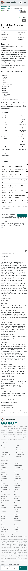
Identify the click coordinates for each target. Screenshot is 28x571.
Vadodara (3, 531)
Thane (16, 472)
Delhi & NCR (4, 463)
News (2, 450)
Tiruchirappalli (5, 529)
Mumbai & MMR (18, 470)
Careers (3, 447)
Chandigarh (17, 487)
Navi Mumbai (4, 474)
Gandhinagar (4, 487)
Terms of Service (5, 454)
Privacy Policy (20, 454)
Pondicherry (17, 520)
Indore (2, 505)
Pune (2, 481)
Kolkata (3, 483)
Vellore (16, 531)
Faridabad (17, 467)
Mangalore (17, 514)
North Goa (4, 496)
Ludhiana (16, 511)
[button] (20, 2)
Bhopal (16, 498)
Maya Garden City (6, 52)
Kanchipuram (17, 507)
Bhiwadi (3, 498)
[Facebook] (2, 423)
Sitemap (3, 456)
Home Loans (4, 452)
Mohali (16, 489)
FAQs (17, 445)
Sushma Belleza (5, 50)
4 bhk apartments (17, 58)
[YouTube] (16, 423)
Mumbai (3, 472)
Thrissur (16, 527)
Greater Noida (18, 465)
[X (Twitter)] (5, 423)
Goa (15, 494)
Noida (2, 465)
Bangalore (17, 474)
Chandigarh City (5, 489)
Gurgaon (3, 467)
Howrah (16, 483)
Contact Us (19, 450)
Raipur (16, 522)
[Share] (24, 12)
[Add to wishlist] (21, 12)
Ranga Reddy (18, 478)
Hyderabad (17, 476)
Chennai (3, 476)
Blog (17, 447)
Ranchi (16, 525)
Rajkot (3, 525)
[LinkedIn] (9, 423)
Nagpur (16, 516)
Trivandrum (17, 529)
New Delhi (17, 463)
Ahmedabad (4, 485)
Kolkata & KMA (18, 481)
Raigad (3, 522)
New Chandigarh (5, 494)
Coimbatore (17, 500)
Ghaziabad (4, 470)
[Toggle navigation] (25, 2)
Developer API (20, 452)
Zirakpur (3, 8)
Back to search (6, 6)
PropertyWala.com (13, 564)
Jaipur (15, 505)
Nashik (16, 518)
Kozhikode (17, 509)
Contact (23, 568)
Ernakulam (17, 503)
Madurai (3, 514)
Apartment (9, 8)
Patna (2, 520)
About (2, 445)
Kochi (2, 509)
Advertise (18, 456)
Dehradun (3, 503)
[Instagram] (12, 423)
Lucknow (3, 511)
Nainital (3, 518)
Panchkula (4, 492)
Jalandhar (3, 507)
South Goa (17, 496)
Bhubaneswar (5, 500)
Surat (2, 527)
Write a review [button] (22, 215)
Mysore (3, 516)
